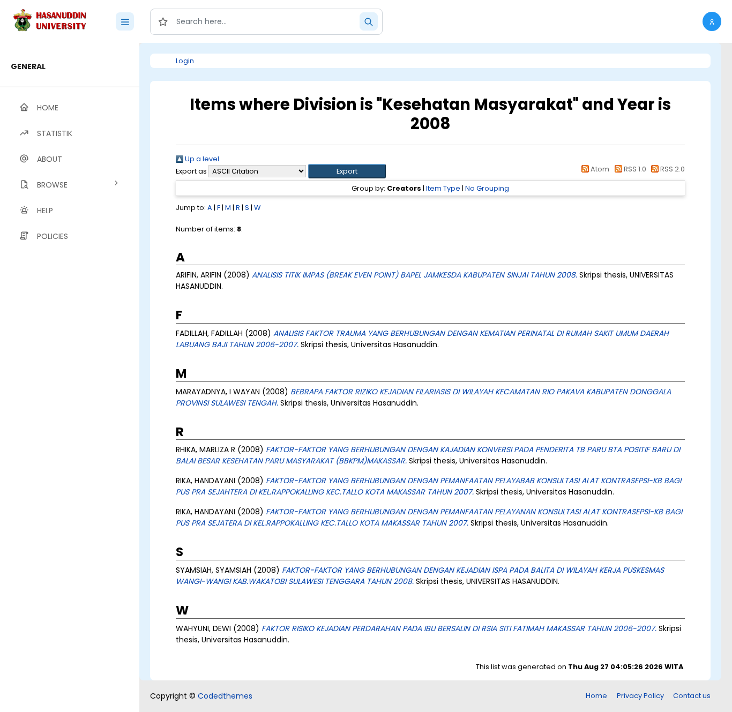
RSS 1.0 (634, 169)
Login (185, 60)
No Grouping (487, 188)
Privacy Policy (640, 695)
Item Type (443, 188)
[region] (69, 377)
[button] (712, 21)
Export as (191, 171)
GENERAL (28, 66)
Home (596, 695)
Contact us (692, 695)
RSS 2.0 (672, 169)
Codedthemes (225, 696)
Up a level (201, 158)
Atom (599, 169)
